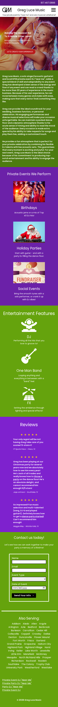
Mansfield (28, 654)
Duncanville (25, 637)
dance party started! (33, 516)
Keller (19, 650)
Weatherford (32, 667)
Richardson (17, 660)
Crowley (36, 633)
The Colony (27, 664)
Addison (16, 623)
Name (15, 558)
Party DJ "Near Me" (12, 686)
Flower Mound (42, 637)
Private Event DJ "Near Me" (17, 680)
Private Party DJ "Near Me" (17, 683)
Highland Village (33, 647)
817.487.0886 (48, 2)
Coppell (25, 633)
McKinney (41, 654)
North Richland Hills (29, 657)
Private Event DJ (11, 690)
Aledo (26, 623)
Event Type (18, 575)
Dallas (47, 633)
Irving (11, 650)
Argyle (42, 623)
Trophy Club (43, 664)
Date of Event (19, 584)
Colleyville (13, 633)
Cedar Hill (41, 630)
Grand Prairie (14, 644)
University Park (14, 667)
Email (15, 566)
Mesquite (12, 657)
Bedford (32, 627)
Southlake (13, 664)
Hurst (48, 647)
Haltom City (44, 644)
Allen (34, 623)
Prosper (46, 657)
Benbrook (44, 627)
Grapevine (30, 644)
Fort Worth (19, 640)
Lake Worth (31, 650)
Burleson (16, 630)
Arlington (13, 627)
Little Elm (16, 654)
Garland (40, 640)
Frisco (30, 640)
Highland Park (15, 647)
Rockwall (31, 660)
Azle (23, 627)
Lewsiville (45, 650)
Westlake (47, 667)
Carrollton (28, 630)
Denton (12, 637)
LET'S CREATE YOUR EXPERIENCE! (20, 51)
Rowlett (42, 660)
